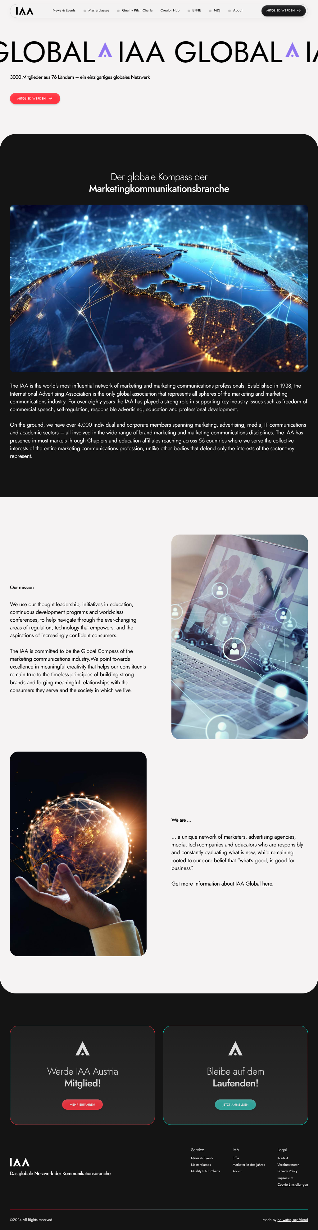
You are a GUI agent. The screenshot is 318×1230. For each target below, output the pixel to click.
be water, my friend (293, 1220)
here (267, 884)
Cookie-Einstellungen (292, 1185)
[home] (25, 11)
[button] (96, 11)
